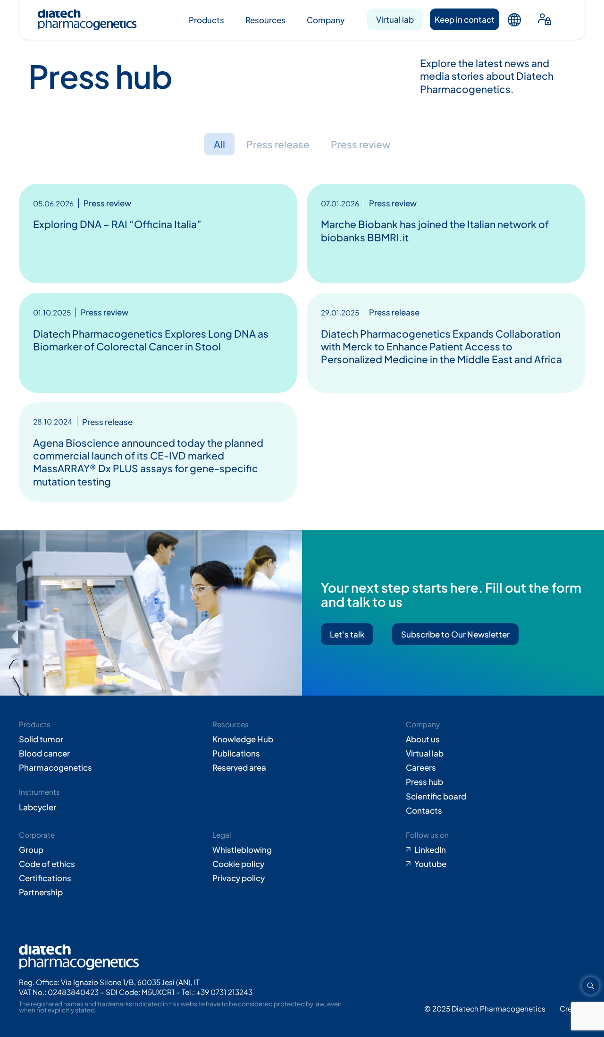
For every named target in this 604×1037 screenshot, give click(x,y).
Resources (265, 20)
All (219, 144)
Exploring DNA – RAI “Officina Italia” (117, 224)
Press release (278, 144)
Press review (360, 144)
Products (206, 20)
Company (325, 20)
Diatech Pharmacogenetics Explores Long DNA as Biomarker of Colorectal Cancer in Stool (150, 340)
